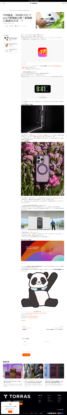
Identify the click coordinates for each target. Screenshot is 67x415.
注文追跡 (59, 400)
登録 (21, 403)
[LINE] (62, 409)
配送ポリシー (49, 398)
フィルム (39, 398)
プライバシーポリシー (51, 401)
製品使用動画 (60, 398)
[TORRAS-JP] (33, 3)
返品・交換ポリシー (50, 400)
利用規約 (49, 397)
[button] (4, 3)
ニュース (7, 10)
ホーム (4, 10)
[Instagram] (59, 409)
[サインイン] (63, 3)
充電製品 (39, 400)
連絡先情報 (41, 413)
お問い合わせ (60, 397)
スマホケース (23, 320)
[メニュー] (1, 3)
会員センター (60, 401)
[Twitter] (57, 409)
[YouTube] (61, 409)
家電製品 (39, 401)
